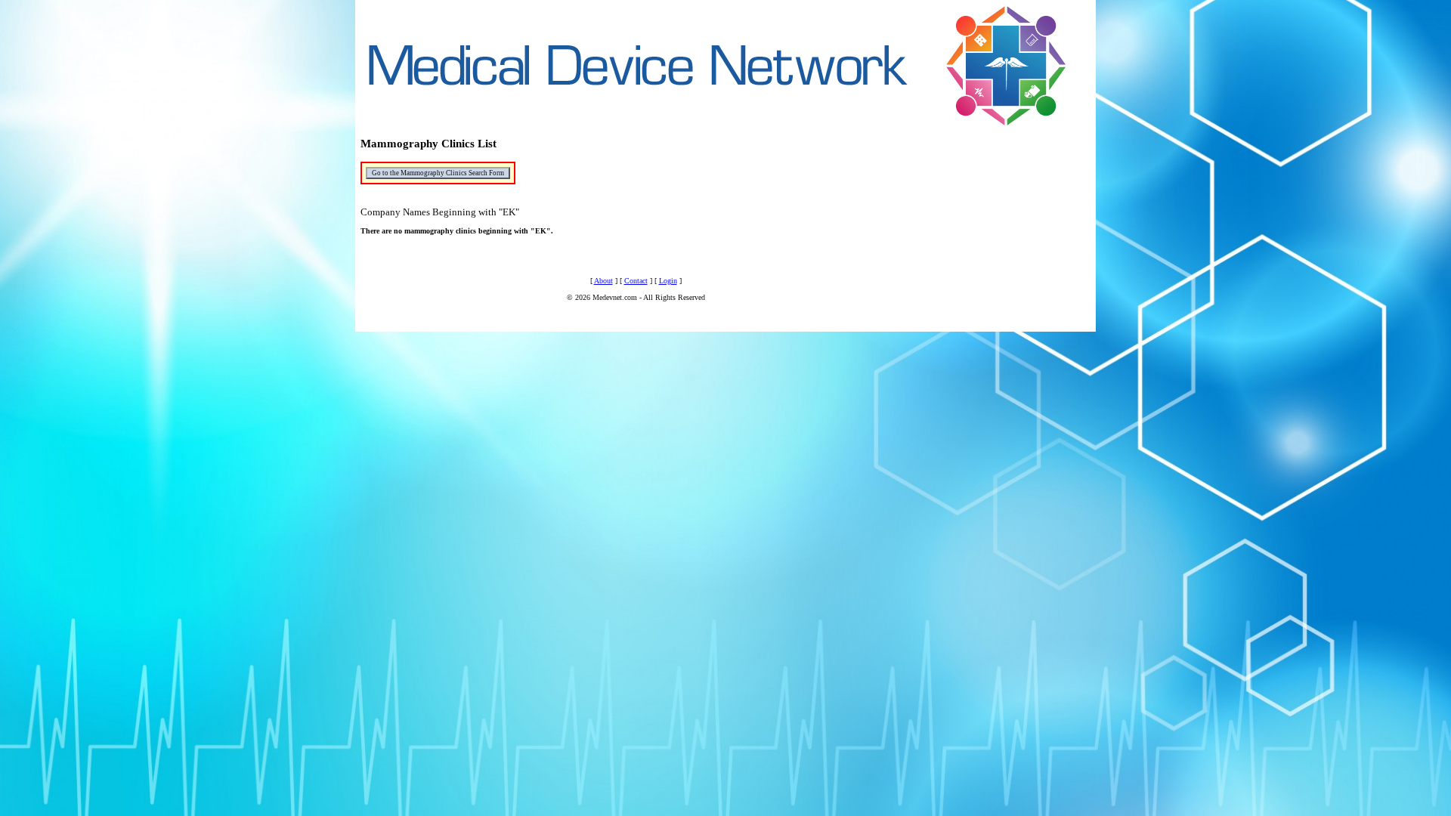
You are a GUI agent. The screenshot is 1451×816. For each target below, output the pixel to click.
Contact (636, 281)
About (603, 281)
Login (668, 281)
